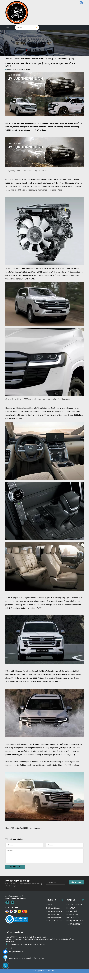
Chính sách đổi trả (52, 914)
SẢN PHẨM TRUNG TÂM (75, 905)
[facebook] (7, 902)
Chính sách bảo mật (53, 908)
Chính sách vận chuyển (54, 911)
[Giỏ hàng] (81, 2)
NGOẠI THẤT (71, 908)
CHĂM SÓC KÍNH (72, 914)
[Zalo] (5, 957)
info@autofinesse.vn (16, 952)
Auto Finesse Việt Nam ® (14, 896)
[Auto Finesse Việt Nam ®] (16, 12)
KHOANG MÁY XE (73, 917)
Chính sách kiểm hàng (54, 917)
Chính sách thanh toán (54, 921)
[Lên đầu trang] (85, 679)
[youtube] (12, 902)
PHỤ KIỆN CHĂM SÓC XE (75, 921)
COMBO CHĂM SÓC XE (74, 924)
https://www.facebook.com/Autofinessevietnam (27, 958)
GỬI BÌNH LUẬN (15, 867)
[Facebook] (5, 951)
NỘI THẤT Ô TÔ (72, 911)
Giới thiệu (49, 905)
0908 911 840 (13, 948)
